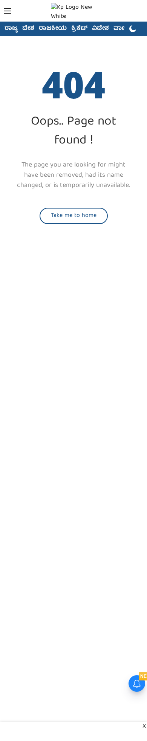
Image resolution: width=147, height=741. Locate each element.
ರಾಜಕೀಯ (53, 28)
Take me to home (73, 215)
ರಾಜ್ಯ (11, 28)
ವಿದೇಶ (100, 28)
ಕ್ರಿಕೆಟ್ (79, 28)
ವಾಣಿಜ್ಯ (123, 28)
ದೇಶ (28, 28)
